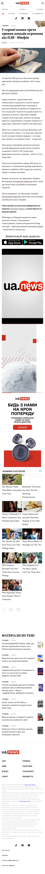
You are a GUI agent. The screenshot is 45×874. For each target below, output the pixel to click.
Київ (4, 766)
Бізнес (13, 26)
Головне (5, 26)
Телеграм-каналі (17, 208)
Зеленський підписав (22, 181)
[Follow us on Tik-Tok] (16, 18)
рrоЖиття (27, 776)
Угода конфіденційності (10, 860)
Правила (5, 855)
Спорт (5, 776)
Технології (28, 771)
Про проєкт (6, 850)
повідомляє (14, 90)
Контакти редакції (8, 865)
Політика (27, 766)
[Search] (42, 3)
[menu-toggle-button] (2, 3)
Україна (26, 761)
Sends (40, 226)
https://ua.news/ (30, 785)
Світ (4, 761)
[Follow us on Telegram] (29, 18)
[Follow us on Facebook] (22, 18)
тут (23, 229)
